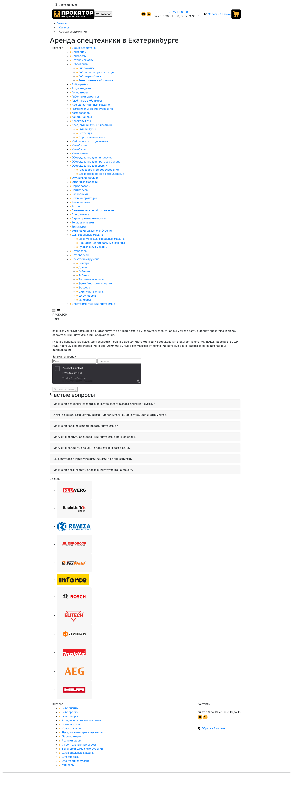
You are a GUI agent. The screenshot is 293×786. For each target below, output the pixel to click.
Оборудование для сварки (89, 165)
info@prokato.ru (228, 4)
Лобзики (84, 271)
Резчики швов (81, 202)
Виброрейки (80, 84)
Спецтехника (80, 214)
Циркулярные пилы (91, 291)
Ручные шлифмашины (93, 247)
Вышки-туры (87, 129)
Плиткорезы (80, 190)
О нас (178, 4)
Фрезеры (85, 287)
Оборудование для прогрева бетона (96, 161)
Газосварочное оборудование (99, 169)
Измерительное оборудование (92, 108)
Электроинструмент (85, 259)
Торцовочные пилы (91, 279)
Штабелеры (79, 251)
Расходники (80, 194)
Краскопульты (81, 121)
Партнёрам (192, 4)
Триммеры (79, 226)
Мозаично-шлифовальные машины (102, 238)
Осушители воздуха (85, 177)
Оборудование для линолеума (92, 157)
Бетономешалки (83, 60)
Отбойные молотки (85, 182)
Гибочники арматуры (86, 96)
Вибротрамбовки (90, 76)
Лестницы (85, 133)
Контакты (209, 4)
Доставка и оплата (159, 4)
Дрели (83, 267)
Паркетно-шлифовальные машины (102, 242)
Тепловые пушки (83, 222)
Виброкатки (86, 68)
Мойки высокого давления (90, 141)
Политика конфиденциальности (105, 780)
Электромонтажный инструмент (93, 303)
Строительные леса (92, 137)
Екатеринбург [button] (68, 4)
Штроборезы (80, 255)
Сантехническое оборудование (93, 210)
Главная (62, 23)
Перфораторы (81, 186)
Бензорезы (79, 56)
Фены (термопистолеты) (95, 283)
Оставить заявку (65, 389)
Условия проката (132, 4)
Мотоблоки (79, 145)
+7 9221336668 (177, 12)
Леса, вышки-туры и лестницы (92, 125)
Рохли (76, 206)
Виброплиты (80, 64)
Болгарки (85, 263)
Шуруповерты (88, 295)
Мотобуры (79, 149)
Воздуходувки (81, 88)
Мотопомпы (80, 153)
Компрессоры (81, 112)
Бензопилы (79, 51)
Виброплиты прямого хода (96, 72)
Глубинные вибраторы (87, 100)
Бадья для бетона (84, 47)
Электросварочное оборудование (101, 173)
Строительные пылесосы (89, 218)
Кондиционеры (82, 117)
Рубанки (84, 275)
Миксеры (85, 299)
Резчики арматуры (84, 198)
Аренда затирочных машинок (91, 104)
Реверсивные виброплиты (96, 80)
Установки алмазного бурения (92, 230)
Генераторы (80, 92)
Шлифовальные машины (88, 234)
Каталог (64, 27)
